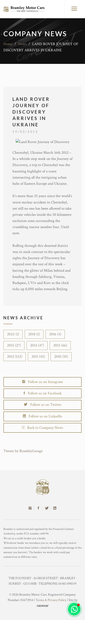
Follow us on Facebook (43, 393)
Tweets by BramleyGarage (23, 450)
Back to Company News (43, 427)
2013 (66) (60, 345)
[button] (74, 609)
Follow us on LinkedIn (44, 416)
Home (7, 44)
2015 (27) (14, 345)
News (22, 44)
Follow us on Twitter (44, 404)
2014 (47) (37, 345)
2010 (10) (61, 356)
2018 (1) (34, 334)
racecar (43, 605)
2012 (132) (14, 356)
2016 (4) (55, 334)
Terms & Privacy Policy (50, 600)
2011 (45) (38, 356)
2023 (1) (13, 334)
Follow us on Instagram (44, 381)
